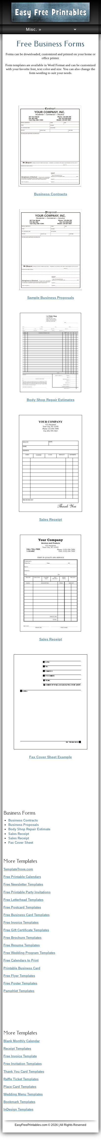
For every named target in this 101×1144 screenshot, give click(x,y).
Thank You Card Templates (23, 1071)
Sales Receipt (50, 519)
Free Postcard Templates (22, 907)
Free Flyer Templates (19, 976)
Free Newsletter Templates (23, 884)
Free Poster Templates (20, 983)
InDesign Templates (18, 1109)
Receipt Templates (17, 1048)
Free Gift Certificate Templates (26, 930)
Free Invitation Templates (22, 1064)
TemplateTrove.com (18, 869)
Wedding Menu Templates (23, 1094)
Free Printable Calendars (22, 877)
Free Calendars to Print (20, 960)
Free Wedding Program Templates (29, 953)
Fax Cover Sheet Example (50, 757)
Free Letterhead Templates (23, 900)
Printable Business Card (21, 968)
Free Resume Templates (21, 945)
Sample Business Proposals (50, 298)
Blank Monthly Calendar (21, 1041)
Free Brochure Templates (22, 937)
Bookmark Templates (19, 1102)
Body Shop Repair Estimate (29, 829)
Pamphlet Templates (18, 991)
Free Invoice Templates (20, 922)
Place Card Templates (19, 1087)
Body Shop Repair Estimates (51, 400)
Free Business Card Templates (26, 915)
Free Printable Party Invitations (26, 892)
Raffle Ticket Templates (20, 1079)
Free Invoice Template (20, 1056)
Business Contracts (50, 194)
